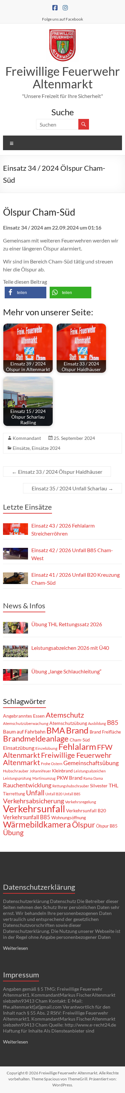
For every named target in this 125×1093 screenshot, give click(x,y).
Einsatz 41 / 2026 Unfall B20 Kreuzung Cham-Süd (75, 578)
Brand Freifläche (105, 732)
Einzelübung (46, 748)
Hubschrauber (16, 770)
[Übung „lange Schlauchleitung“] (15, 675)
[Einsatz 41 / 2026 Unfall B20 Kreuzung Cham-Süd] (15, 578)
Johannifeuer (40, 771)
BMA (55, 730)
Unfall (35, 792)
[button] (25, 292)
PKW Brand (69, 778)
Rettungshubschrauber (70, 786)
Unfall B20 (53, 794)
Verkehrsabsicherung (33, 801)
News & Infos (24, 605)
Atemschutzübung (68, 723)
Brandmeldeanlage (36, 738)
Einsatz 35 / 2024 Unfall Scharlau (72, 488)
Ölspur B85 (107, 826)
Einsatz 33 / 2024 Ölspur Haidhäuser (57, 471)
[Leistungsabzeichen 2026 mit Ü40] (15, 651)
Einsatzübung (18, 748)
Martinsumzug (44, 778)
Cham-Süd (80, 740)
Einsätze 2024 (46, 448)
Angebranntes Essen (24, 716)
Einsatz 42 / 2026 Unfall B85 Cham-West (72, 554)
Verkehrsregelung (80, 801)
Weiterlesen (15, 948)
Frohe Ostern (51, 763)
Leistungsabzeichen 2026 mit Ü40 (70, 648)
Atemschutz (65, 714)
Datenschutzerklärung (39, 886)
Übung (13, 832)
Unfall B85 (71, 794)
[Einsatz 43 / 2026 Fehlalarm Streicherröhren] (15, 529)
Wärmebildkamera (37, 824)
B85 (112, 722)
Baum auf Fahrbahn (24, 732)
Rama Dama (93, 778)
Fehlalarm (77, 746)
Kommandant (27, 438)
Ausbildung (97, 723)
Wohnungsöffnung (68, 817)
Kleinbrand (62, 770)
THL (113, 785)
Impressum (21, 974)
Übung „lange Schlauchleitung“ (66, 671)
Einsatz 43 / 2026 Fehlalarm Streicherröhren (63, 529)
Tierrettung (14, 793)
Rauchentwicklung (27, 785)
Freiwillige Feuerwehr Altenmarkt (62, 77)
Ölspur (83, 824)
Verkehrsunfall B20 (86, 810)
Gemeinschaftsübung (91, 762)
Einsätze (21, 448)
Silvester (99, 785)
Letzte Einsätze (27, 506)
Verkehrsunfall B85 (26, 817)
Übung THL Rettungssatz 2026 (66, 624)
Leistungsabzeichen (90, 771)
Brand (77, 730)
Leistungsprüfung (17, 778)
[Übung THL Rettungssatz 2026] (15, 628)
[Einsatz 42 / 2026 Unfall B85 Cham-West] (15, 553)
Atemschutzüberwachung (25, 723)
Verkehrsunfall (34, 808)
